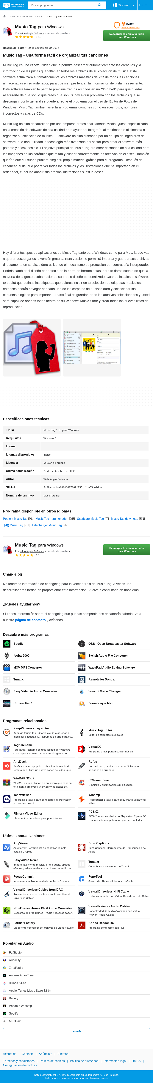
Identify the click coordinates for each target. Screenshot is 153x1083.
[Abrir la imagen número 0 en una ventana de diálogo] (32, 348)
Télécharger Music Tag (47, 525)
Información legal (115, 1061)
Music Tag (39, 26)
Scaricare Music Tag (90, 518)
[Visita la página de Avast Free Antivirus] (126, 25)
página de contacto (30, 620)
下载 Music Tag (13, 525)
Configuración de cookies (20, 1065)
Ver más (77, 1031)
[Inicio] (4, 16)
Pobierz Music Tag (15, 518)
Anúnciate (45, 1053)
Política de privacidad (84, 1061)
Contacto (28, 1053)
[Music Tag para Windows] (7, 31)
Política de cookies (52, 1061)
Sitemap (62, 1053)
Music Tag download (124, 518)
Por (29, 33)
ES (140, 5)
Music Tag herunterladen (52, 518)
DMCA (136, 1061)
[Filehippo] (13, 5)
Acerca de (9, 1053)
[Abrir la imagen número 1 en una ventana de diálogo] (92, 347)
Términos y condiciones (19, 1061)
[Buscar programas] (99, 5)
